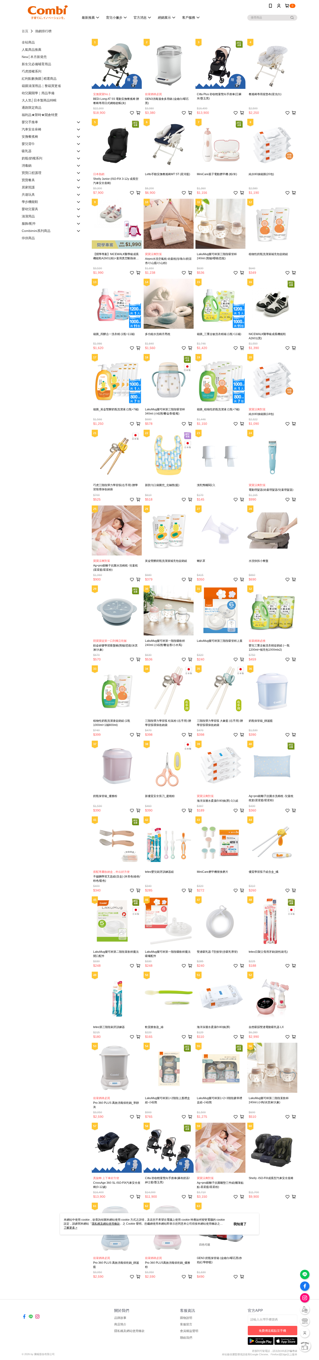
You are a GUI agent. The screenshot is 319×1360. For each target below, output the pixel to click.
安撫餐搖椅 (30, 136)
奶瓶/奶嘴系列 (32, 158)
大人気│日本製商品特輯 (39, 100)
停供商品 (28, 238)
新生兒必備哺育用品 (36, 64)
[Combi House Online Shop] (48, 12)
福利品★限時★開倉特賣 (40, 115)
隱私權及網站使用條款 (129, 1331)
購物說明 (186, 1318)
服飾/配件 (29, 223)
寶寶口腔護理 (31, 173)
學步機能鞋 (30, 202)
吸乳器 (27, 151)
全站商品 (28, 42)
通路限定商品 (31, 107)
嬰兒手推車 (30, 122)
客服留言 (186, 1324)
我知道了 (240, 1224)
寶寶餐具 (28, 180)
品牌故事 (120, 1318)
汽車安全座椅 (31, 129)
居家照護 (28, 187)
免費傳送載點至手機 (272, 1330)
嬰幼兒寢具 (30, 209)
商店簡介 (120, 1324)
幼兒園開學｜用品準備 (38, 93)
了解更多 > (70, 1227)
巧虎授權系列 (31, 71)
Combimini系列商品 (36, 231)
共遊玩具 (28, 194)
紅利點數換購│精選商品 (39, 78)
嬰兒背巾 (28, 144)
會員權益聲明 (189, 1331)
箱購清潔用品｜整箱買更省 (41, 86)
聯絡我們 (186, 1337)
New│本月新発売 (34, 57)
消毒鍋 (27, 165)
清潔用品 (28, 216)
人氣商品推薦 (31, 49)
